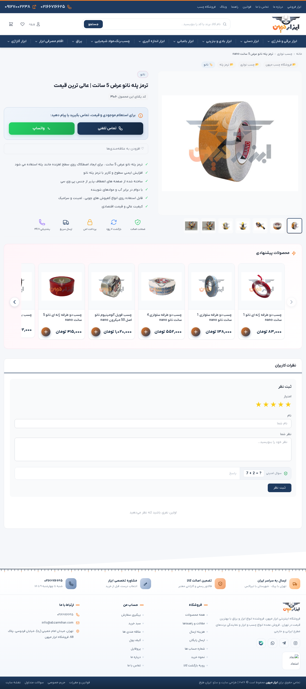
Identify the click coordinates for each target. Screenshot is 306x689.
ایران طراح (205, 682)
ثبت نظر (279, 487)
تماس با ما (262, 7)
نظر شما (285, 434)
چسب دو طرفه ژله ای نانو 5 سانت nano (62, 317)
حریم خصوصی (56, 682)
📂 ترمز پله (226, 65)
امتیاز (287, 396)
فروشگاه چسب (206, 7)
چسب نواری (284, 54)
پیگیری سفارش (131, 615)
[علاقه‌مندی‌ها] (22, 24)
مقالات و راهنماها (194, 623)
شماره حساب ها (195, 649)
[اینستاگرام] (295, 643)
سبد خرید (134, 623)
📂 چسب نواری (249, 65)
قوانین (247, 7)
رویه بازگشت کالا (194, 665)
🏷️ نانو (208, 65)
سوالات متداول (34, 682)
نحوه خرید (198, 657)
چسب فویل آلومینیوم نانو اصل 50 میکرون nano (113, 317)
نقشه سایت (13, 682)
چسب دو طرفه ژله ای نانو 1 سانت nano (262, 317)
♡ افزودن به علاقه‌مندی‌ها (125, 148)
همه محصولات (195, 615)
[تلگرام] (284, 643)
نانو (142, 74)
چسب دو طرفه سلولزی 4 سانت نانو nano (164, 317)
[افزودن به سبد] (245, 331)
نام (289, 415)
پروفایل (136, 649)
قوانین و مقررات (79, 682)
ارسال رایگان (197, 640)
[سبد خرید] (11, 24)
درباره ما (278, 7)
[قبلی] (291, 302)
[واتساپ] (272, 643)
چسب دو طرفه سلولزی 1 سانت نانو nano (214, 317)
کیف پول (135, 640)
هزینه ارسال (197, 632)
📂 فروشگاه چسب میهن (281, 65)
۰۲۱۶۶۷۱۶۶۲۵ (53, 581)
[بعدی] (14, 302)
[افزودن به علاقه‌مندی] (244, 269)
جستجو (93, 24)
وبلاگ (223, 7)
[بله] (261, 643)
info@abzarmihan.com (57, 623)
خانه (299, 54)
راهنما (234, 7)
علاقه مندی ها (132, 632)
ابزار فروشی (294, 7)
